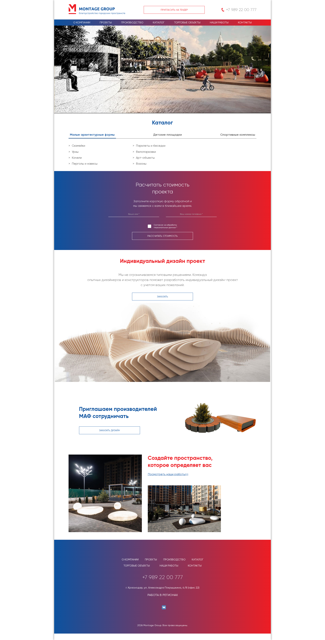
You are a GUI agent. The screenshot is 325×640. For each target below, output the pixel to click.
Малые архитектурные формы (92, 135)
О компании (81, 22)
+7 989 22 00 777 (241, 9)
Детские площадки (167, 135)
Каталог (158, 22)
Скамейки (78, 145)
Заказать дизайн (109, 430)
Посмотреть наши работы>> (168, 474)
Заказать (162, 296)
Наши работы (219, 22)
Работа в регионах (162, 595)
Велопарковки (146, 151)
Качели (77, 157)
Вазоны (141, 163)
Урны (75, 151)
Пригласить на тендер (174, 9)
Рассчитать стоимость (162, 236)
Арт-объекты (145, 157)
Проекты (106, 22)
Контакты (245, 22)
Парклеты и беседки (150, 145)
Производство (132, 22)
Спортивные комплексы (237, 135)
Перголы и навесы (85, 163)
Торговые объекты (187, 22)
